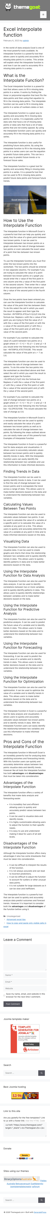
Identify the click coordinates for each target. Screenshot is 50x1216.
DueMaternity (37, 1183)
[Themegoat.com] (22, 6)
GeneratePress (40, 1212)
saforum (36, 1186)
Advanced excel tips (16, 919)
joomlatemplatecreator (20, 1186)
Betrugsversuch (23, 1183)
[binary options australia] (22, 1180)
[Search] (41, 1073)
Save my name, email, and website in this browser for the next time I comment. (25, 995)
